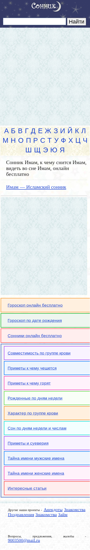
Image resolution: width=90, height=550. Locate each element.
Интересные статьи (27, 488)
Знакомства (74, 509)
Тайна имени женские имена (36, 473)
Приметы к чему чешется (32, 368)
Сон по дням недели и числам (37, 428)
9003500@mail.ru (24, 540)
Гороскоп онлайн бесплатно (35, 305)
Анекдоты (53, 509)
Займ (63, 514)
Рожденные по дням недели (35, 398)
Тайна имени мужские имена (36, 458)
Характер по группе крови (33, 413)
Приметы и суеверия (28, 443)
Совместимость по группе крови (39, 353)
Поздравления (21, 514)
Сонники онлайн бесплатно (35, 335)
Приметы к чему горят (29, 383)
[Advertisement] (45, 74)
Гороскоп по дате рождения (35, 320)
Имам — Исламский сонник (36, 187)
